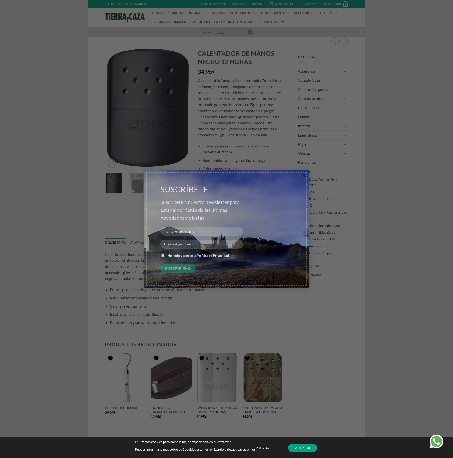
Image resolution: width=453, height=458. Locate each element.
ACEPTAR (302, 448)
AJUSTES (262, 448)
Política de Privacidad (213, 253)
